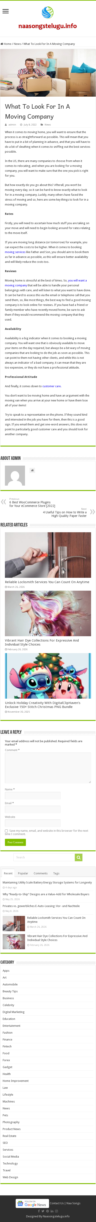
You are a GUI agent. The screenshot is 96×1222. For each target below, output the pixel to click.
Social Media (11, 1156)
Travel (6, 1170)
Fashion (8, 1032)
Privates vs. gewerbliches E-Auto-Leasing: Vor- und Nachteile (41, 906)
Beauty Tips (10, 991)
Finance (7, 1039)
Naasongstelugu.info (56, 1216)
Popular (23, 873)
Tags (56, 873)
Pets (5, 1115)
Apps (6, 970)
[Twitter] (43, 1211)
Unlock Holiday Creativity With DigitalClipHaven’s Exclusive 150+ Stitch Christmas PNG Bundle (42, 705)
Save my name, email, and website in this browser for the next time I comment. (46, 832)
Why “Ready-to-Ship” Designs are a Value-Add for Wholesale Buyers (46, 894)
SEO (5, 1142)
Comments (41, 873)
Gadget (7, 1067)
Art (4, 977)
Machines (9, 1101)
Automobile (10, 984)
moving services (15, 252)
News (17, 44)
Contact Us (57, 1203)
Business (8, 998)
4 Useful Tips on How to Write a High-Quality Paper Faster (65, 513)
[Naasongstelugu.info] (48, 17)
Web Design (10, 1177)
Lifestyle (8, 1094)
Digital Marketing (14, 1012)
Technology (10, 1163)
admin (12, 124)
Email (9, 803)
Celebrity (8, 1005)
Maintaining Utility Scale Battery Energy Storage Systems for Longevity (47, 882)
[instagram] (56, 1211)
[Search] (78, 857)
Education (9, 1019)
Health (7, 1074)
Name (10, 789)
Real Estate (9, 1136)
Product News (12, 1129)
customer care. (51, 386)
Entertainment (11, 1025)
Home (7, 44)
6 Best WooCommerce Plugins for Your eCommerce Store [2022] (32, 503)
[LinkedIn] (52, 1211)
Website (10, 817)
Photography (11, 1122)
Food (6, 1053)
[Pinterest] (47, 1211)
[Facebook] (39, 1211)
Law (5, 1087)
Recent (8, 873)
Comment (12, 750)
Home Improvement (16, 1080)
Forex (6, 1060)
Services (8, 1149)
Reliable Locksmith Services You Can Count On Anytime (47, 582)
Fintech (7, 1046)
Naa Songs (73, 1203)
